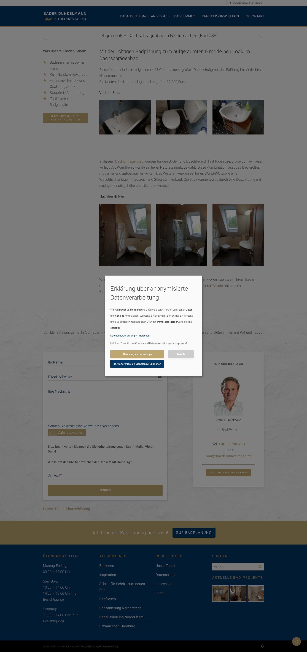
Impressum (144, 335)
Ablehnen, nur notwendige (137, 354)
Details (181, 354)
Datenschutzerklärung (122, 335)
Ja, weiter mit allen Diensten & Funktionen (137, 363)
